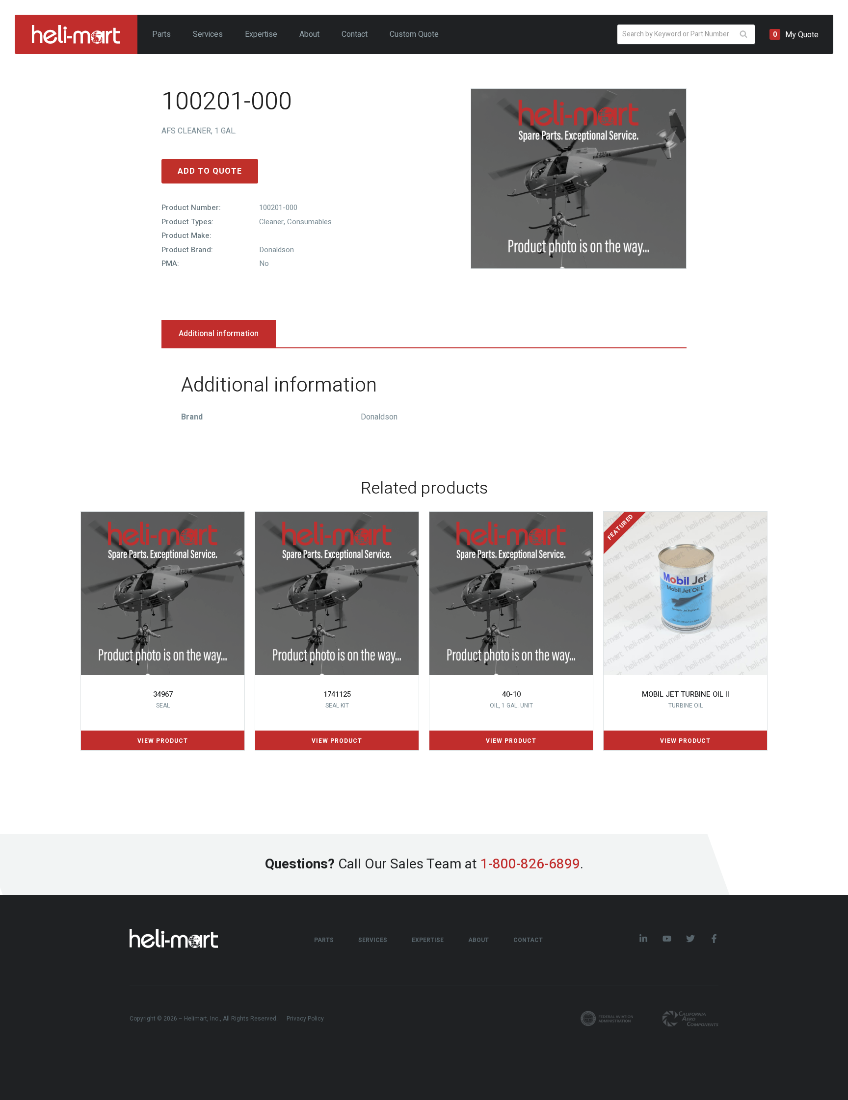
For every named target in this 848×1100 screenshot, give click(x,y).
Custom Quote (414, 34)
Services (208, 34)
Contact (355, 34)
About (309, 34)
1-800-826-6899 (530, 864)
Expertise (261, 34)
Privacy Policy (305, 1018)
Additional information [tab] (219, 334)
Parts (161, 34)
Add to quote (210, 171)
